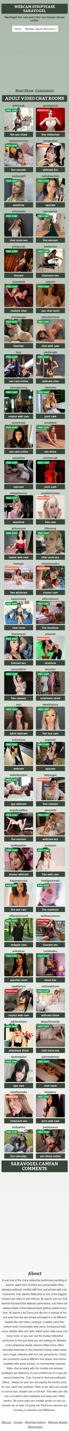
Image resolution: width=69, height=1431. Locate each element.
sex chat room (50, 310)
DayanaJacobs (18, 880)
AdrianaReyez (19, 1021)
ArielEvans (50, 246)
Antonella (50, 810)
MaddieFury (19, 986)
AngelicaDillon (19, 810)
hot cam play (18, 1156)
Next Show (24, 91)
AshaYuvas (18, 246)
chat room (18, 627)
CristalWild (18, 281)
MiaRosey (50, 387)
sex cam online (18, 381)
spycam (50, 205)
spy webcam (18, 804)
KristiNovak (50, 458)
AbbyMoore (19, 528)
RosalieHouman (50, 493)
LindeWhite (18, 1127)
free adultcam (18, 592)
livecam (18, 275)
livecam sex (18, 663)
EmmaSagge (18, 317)
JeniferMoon (50, 1127)
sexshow (18, 205)
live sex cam (18, 909)
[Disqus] (34, 1220)
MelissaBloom (50, 986)
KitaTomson (19, 634)
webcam (18, 768)
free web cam (50, 874)
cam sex (18, 487)
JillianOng (50, 528)
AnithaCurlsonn (50, 916)
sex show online (50, 1156)
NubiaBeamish (50, 176)
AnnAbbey (50, 422)
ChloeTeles (18, 211)
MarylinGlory (50, 704)
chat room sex (19, 240)
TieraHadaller (18, 1057)
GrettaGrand (50, 105)
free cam (50, 522)
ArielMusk (19, 105)
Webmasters (35, 1427)
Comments (44, 91)
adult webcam (18, 733)
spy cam (18, 1085)
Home (18, 29)
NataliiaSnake (18, 1092)
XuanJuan (50, 845)
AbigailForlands (50, 1021)
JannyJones (50, 211)
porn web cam (50, 1121)
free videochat (50, 134)
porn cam (50, 416)
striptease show (50, 698)
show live (50, 980)
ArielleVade (50, 352)
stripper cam (18, 945)
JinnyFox (50, 669)
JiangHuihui (50, 141)
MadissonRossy (18, 141)
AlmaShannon (18, 493)
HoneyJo (18, 563)
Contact (18, 1422)
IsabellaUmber (18, 775)
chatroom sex (50, 275)
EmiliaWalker (18, 845)
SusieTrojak (19, 422)
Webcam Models (58, 1422)
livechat (19, 346)
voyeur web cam (18, 416)
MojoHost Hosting (35, 1422)
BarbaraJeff (18, 176)
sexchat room (18, 980)
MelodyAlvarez (50, 317)
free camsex (18, 698)
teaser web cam (18, 557)
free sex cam (50, 733)
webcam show (50, 1015)
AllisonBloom (50, 599)
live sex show (18, 134)
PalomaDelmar (50, 1057)
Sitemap (6, 1422)
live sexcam (18, 170)
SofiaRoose (18, 739)
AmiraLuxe (19, 951)
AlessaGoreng (18, 387)
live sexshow (50, 627)
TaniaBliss (19, 458)
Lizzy (18, 352)
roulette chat (19, 310)
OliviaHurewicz (50, 563)
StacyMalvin (18, 669)
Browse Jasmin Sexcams (40, 29)
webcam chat (50, 381)
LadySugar (50, 775)
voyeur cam (50, 592)
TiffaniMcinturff (18, 916)
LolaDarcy (50, 1092)
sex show (50, 451)
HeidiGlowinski (50, 880)
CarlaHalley (50, 951)
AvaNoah (50, 739)
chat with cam (50, 346)
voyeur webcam (19, 874)
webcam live (50, 170)
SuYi (18, 704)
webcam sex (50, 839)
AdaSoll (50, 281)
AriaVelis (50, 634)
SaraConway (18, 599)
